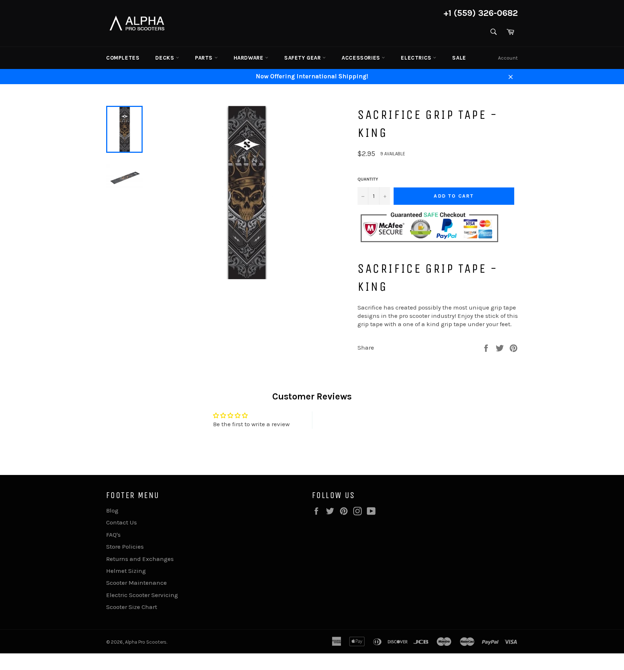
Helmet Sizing (126, 570)
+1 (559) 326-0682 (480, 13)
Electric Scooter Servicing (142, 594)
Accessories (362, 58)
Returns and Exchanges (140, 558)
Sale (459, 58)
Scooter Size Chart (131, 606)
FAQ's (113, 534)
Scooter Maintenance (136, 582)
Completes (122, 58)
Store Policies (125, 546)
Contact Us (121, 522)
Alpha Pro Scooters (145, 642)
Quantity (368, 179)
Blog (112, 510)
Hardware (249, 58)
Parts (204, 58)
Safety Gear (303, 58)
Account (508, 58)
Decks (165, 58)
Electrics (417, 58)
